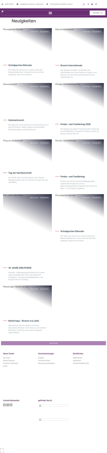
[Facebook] (4, 405)
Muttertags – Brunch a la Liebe (23, 321)
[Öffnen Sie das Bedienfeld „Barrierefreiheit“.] (2, 451)
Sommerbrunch (16, 120)
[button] (84, 4)
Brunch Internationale (71, 65)
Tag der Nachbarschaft (20, 173)
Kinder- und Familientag (73, 176)
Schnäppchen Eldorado (20, 65)
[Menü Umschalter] (50, 13)
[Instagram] (7, 405)
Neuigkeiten (44, 31)
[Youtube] (11, 405)
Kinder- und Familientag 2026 (76, 124)
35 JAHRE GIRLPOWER (19, 268)
